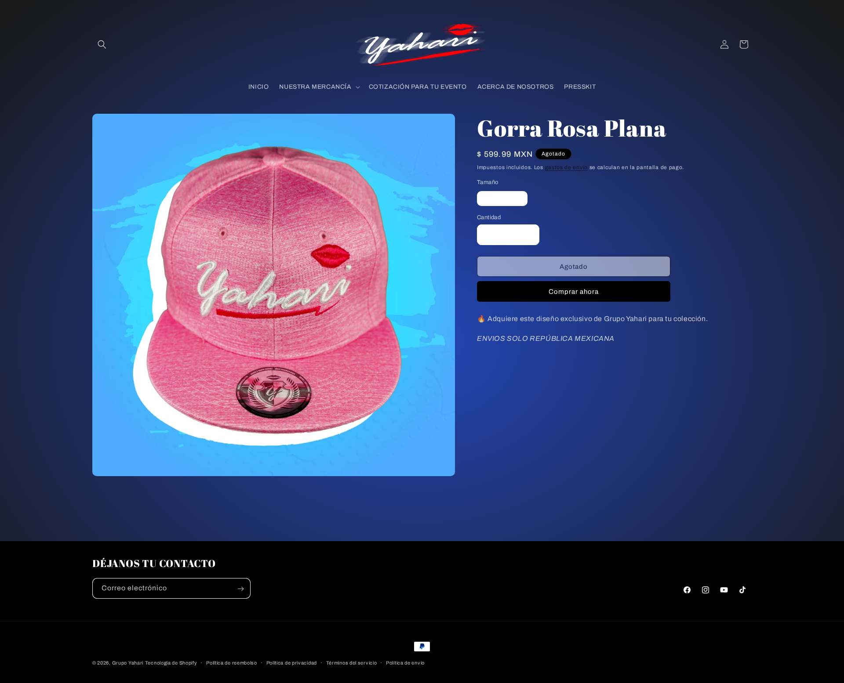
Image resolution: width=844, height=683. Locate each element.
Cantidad (489, 217)
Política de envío (405, 662)
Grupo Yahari (127, 662)
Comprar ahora (574, 291)
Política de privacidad (291, 662)
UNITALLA (507, 200)
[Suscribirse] (240, 588)
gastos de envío (566, 167)
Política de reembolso (231, 662)
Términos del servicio (351, 662)
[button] (102, 44)
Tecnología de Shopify (171, 662)
